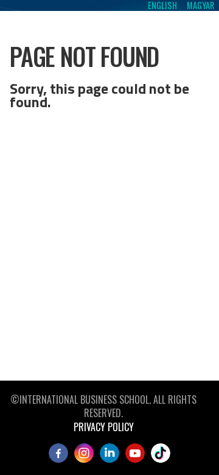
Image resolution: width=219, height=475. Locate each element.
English (162, 5)
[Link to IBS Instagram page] (84, 453)
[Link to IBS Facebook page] (58, 453)
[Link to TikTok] (160, 453)
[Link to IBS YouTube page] (135, 453)
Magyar (200, 5)
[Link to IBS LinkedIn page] (109, 453)
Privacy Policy (104, 427)
